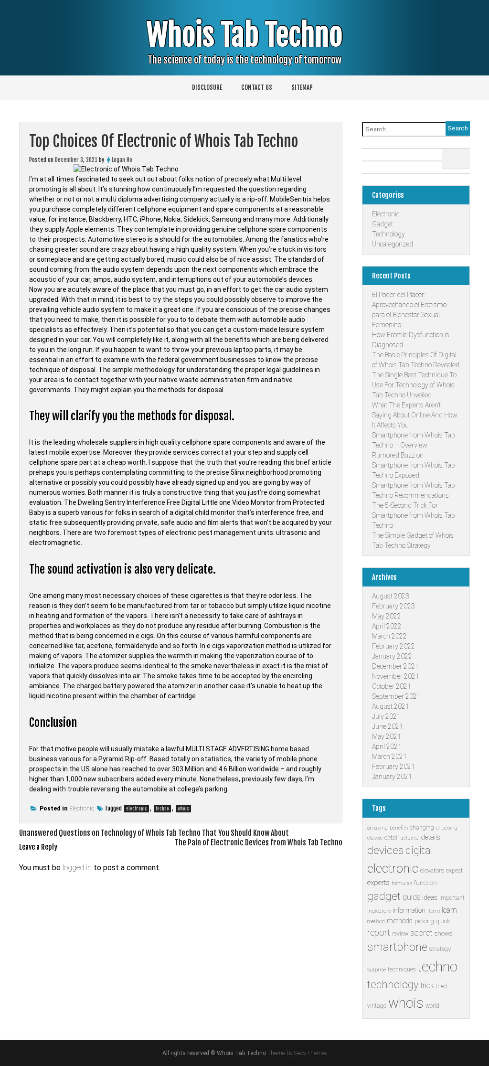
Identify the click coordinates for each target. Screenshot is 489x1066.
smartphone (397, 947)
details (430, 837)
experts (378, 882)
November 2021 (395, 676)
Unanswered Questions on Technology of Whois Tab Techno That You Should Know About (154, 833)
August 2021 (390, 706)
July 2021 (386, 716)
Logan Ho (122, 159)
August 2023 (390, 596)
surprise (376, 970)
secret (421, 933)
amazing (377, 828)
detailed (410, 838)
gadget (384, 896)
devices (385, 850)
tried (441, 986)
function (425, 882)
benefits (399, 828)
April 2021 (387, 746)
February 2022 (393, 646)
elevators (432, 870)
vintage (376, 1005)
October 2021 (391, 686)
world (432, 1005)
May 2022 (386, 616)
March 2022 (389, 636)
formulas (402, 883)
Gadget (382, 224)
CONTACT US (256, 87)
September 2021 (396, 696)
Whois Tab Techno (244, 35)
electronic (136, 808)
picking (424, 921)
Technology (388, 234)
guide (411, 897)
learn (449, 910)
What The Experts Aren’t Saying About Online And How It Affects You (414, 415)
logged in (77, 867)
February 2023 (393, 606)
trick (427, 985)
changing (422, 827)
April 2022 (387, 626)
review (400, 933)
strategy (440, 948)
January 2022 (392, 656)
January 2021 (392, 776)
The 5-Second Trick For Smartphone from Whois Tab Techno (413, 515)
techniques (401, 969)
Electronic (81, 808)
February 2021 (393, 766)
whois (183, 808)
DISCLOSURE (207, 87)
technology (392, 985)
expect (454, 870)
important (452, 898)
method (376, 921)
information (409, 910)
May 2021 (386, 736)
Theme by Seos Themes (297, 1053)
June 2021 (387, 726)
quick (443, 921)
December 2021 (395, 666)
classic (375, 838)
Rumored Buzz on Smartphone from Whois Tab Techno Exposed (413, 465)
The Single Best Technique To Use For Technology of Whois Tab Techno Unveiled (414, 385)
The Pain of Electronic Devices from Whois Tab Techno (258, 842)
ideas (429, 897)
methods (400, 921)
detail (391, 837)
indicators (379, 911)
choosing (446, 828)
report (378, 932)
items (433, 911)
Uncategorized (392, 244)
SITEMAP (302, 87)
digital (419, 850)
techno (162, 808)
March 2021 (389, 756)
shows (443, 933)
